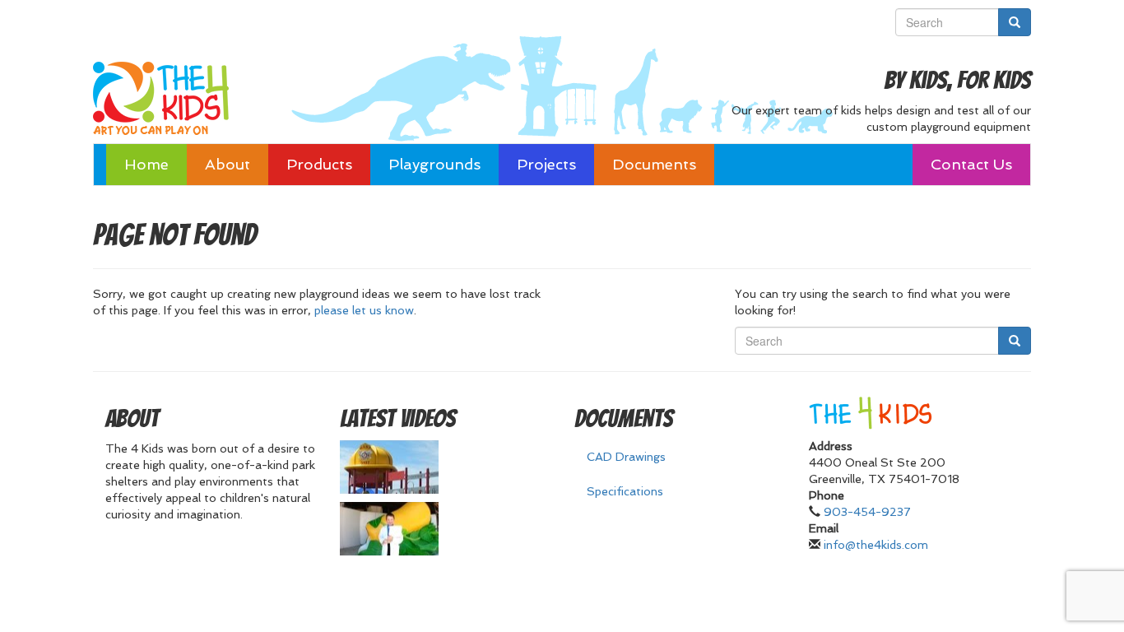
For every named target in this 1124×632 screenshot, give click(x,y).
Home (146, 164)
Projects (546, 164)
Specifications (625, 491)
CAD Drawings (626, 456)
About (227, 164)
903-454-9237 (867, 511)
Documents (654, 164)
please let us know (364, 310)
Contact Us (971, 164)
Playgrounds (434, 164)
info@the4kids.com (876, 544)
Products (319, 164)
